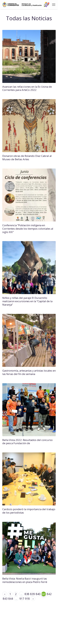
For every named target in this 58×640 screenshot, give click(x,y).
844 (10, 598)
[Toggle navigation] (54, 5)
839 (32, 594)
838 (27, 594)
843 (5, 598)
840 (38, 594)
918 (27, 598)
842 (49, 594)
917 (21, 598)
